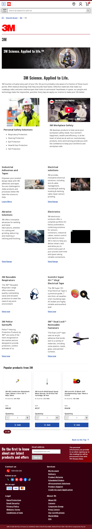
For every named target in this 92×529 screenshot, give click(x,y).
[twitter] (8, 479)
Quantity (9, 413)
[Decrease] (8, 418)
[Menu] (3, 4)
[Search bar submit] (87, 11)
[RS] (9, 4)
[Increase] (27, 418)
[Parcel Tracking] (74, 4)
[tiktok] (29, 479)
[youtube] (16, 479)
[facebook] (25, 479)
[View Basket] (87, 4)
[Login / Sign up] (80, 4)
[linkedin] (12, 479)
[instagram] (21, 479)
